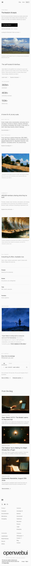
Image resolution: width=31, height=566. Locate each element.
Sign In (27, 2)
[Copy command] (26, 367)
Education (19, 521)
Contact (18, 542)
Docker (10, 363)
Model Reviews (5, 538)
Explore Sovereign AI (6, 145)
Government (19, 516)
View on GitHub (5, 377)
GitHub (3, 543)
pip (4, 363)
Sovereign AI (20, 511)
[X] (2, 504)
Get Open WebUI (7, 25)
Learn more (4, 77)
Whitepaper (19, 535)
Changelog (4, 518)
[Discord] (4, 504)
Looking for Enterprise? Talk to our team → (11, 32)
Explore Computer (14, 77)
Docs (23, 2)
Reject (27, 561)
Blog (20, 2)
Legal (18, 526)
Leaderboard (4, 536)
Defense (19, 513)
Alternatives (4, 516)
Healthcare (19, 518)
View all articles (5, 488)
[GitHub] (7, 504)
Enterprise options (17, 377)
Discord (3, 541)
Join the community (9, 28)
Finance (18, 524)
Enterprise (19, 529)
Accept (23, 561)
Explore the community (6, 209)
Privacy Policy (6, 563)
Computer (3, 511)
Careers (18, 538)
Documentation (5, 130)
